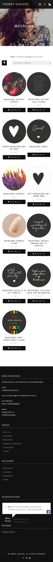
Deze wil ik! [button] (15, 110)
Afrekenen (7, 472)
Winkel (5, 480)
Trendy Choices (15, 4)
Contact (6, 451)
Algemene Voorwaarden (12, 443)
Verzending (7, 436)
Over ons (6, 432)
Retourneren (8, 440)
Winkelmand (8, 476)
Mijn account (8, 468)
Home (12, 57)
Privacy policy (8, 447)
